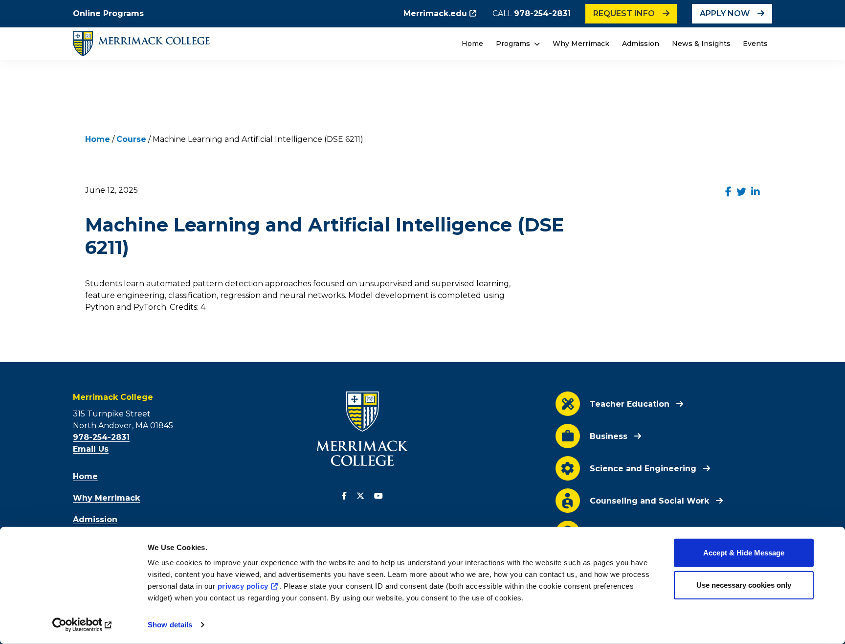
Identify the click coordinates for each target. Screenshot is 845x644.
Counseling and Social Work (649, 501)
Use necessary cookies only (743, 584)
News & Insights (701, 43)
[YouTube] (378, 496)
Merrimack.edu (435, 13)
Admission (640, 43)
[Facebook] (344, 496)
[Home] (141, 43)
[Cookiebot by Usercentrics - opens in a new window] (83, 625)
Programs (514, 43)
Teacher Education (629, 404)
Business (608, 436)
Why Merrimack (581, 43)
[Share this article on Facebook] (728, 191)
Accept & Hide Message (743, 553)
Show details (170, 625)
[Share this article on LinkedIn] (755, 191)
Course (131, 139)
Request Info (624, 13)
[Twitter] (360, 496)
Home (472, 43)
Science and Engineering (643, 468)
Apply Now (725, 13)
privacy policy (243, 586)
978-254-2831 (542, 13)
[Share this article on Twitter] (741, 191)
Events (755, 43)
